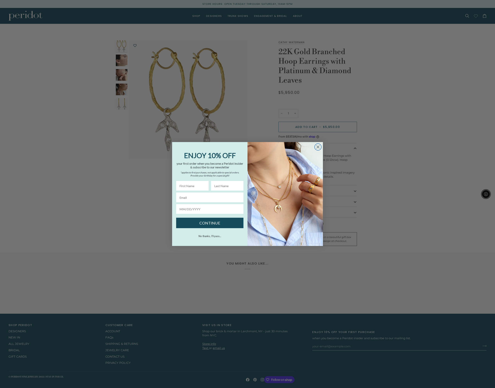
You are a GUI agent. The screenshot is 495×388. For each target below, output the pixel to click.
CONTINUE (209, 223)
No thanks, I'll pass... (210, 236)
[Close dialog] (318, 147)
